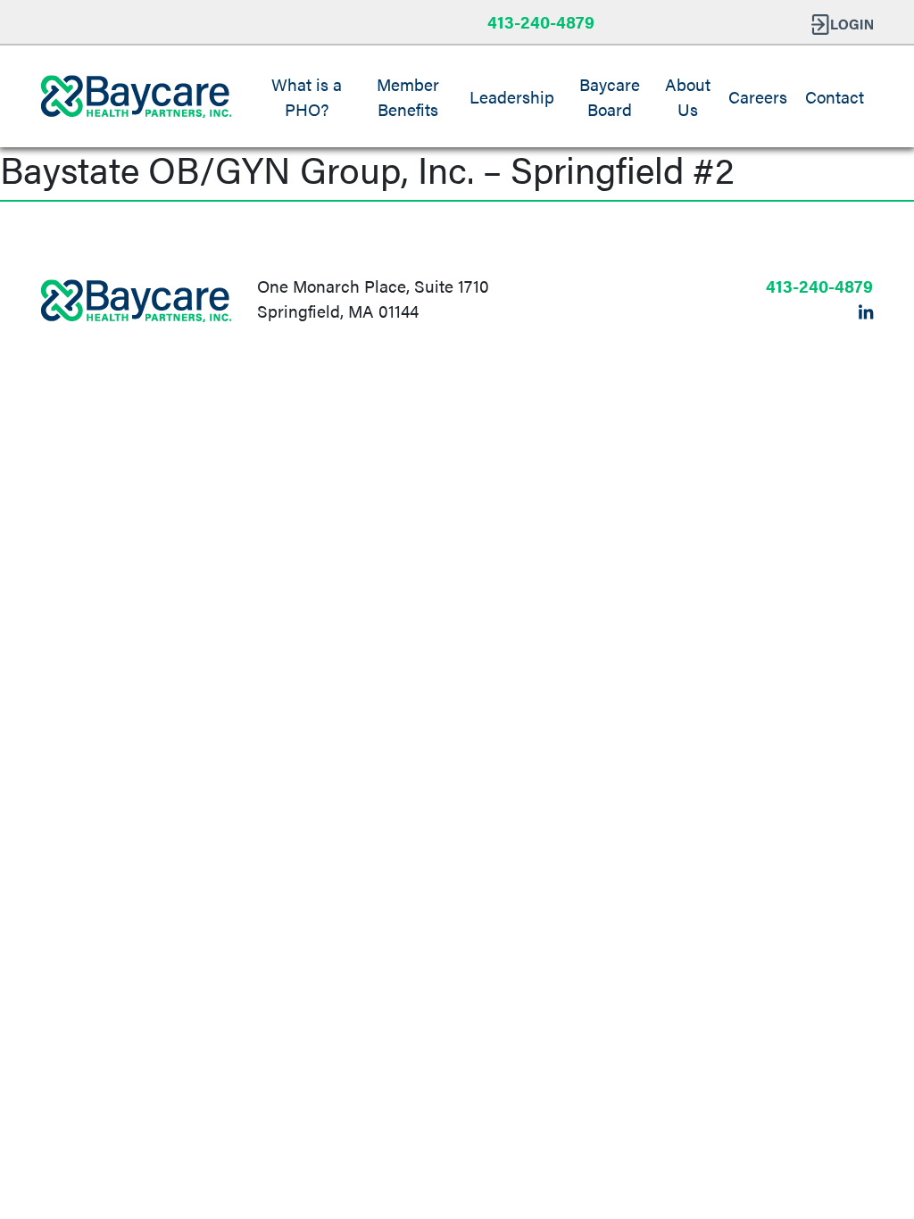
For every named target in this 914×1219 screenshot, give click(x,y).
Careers (757, 96)
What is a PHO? (306, 96)
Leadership (511, 96)
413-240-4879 (540, 21)
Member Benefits (408, 96)
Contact (834, 96)
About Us (687, 96)
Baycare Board (609, 96)
